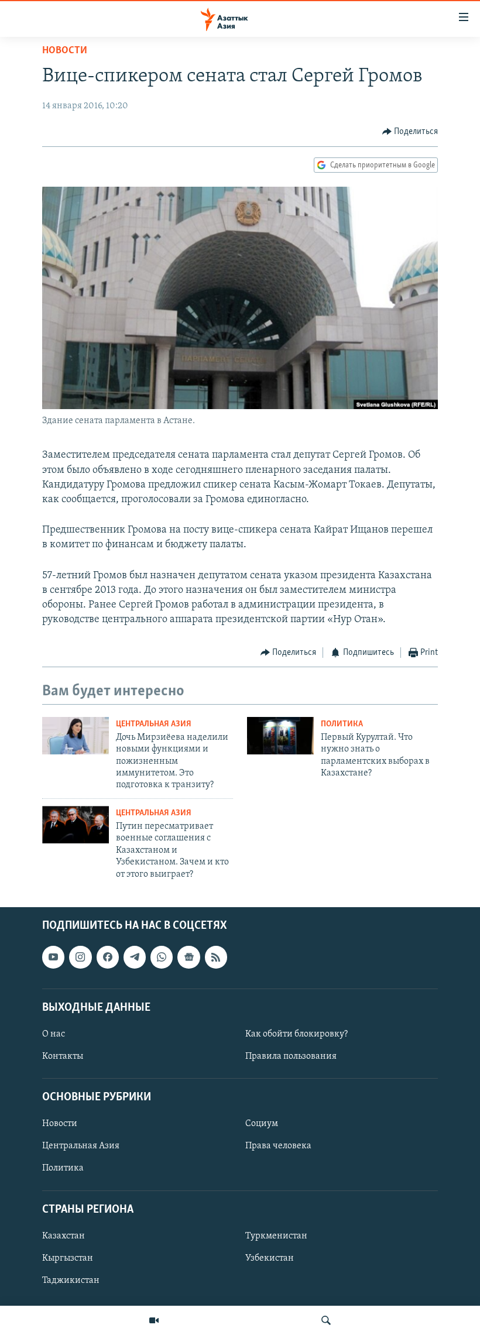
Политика (342, 724)
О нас (53, 1034)
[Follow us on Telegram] (135, 957)
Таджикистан (71, 1280)
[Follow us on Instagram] (80, 957)
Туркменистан (276, 1236)
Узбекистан (269, 1258)
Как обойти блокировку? (296, 1034)
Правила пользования (291, 1056)
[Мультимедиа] (154, 1320)
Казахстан (63, 1236)
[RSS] (216, 957)
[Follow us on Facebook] (108, 957)
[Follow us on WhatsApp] (161, 957)
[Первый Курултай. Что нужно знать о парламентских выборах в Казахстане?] (280, 735)
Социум (261, 1123)
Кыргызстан (67, 1258)
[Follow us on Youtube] (53, 957)
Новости (64, 51)
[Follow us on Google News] (188, 957)
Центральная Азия (153, 724)
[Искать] (326, 1320)
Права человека (278, 1146)
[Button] (410, 131)
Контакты (62, 1056)
